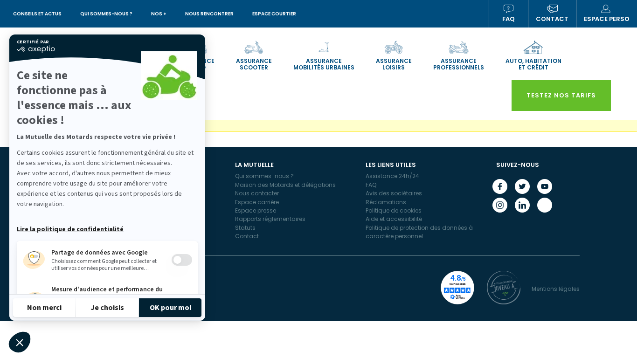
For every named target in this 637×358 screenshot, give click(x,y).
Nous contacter (257, 193)
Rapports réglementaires (270, 219)
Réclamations (386, 202)
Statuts (245, 228)
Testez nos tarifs (561, 95)
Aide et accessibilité (394, 219)
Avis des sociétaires (394, 193)
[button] (19, 342)
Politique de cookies (394, 210)
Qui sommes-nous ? (106, 13)
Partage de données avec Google (99, 252)
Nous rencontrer (209, 13)
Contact (552, 19)
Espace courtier (274, 13)
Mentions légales (556, 289)
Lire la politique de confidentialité (70, 229)
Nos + (158, 13)
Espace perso (607, 19)
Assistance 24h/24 (392, 176)
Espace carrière (257, 202)
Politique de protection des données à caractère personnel (419, 232)
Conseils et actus (37, 13)
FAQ (508, 19)
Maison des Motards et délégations (285, 185)
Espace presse (255, 210)
